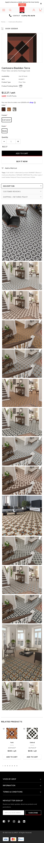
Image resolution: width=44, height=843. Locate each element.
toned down (26, 177)
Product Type (6, 82)
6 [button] (14, 765)
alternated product (21, 172)
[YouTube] (19, 821)
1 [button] (2, 765)
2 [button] (5, 765)
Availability (5, 76)
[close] (41, 3)
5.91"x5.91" (6, 120)
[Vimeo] (25, 821)
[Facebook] (4, 821)
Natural (13, 177)
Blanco (38, 172)
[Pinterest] (9, 821)
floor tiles (34, 175)
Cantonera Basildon (8, 175)
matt (3, 177)
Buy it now (22, 161)
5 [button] (12, 765)
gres (40, 175)
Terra (19, 177)
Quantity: (5, 137)
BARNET (32, 172)
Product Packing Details (10, 86)
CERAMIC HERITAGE (23, 175)
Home (3, 22)
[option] (22, 15)
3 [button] (7, 765)
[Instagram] (14, 821)
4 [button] (9, 765)
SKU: (3, 79)
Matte (4, 131)
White (33, 177)
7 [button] (16, 765)
